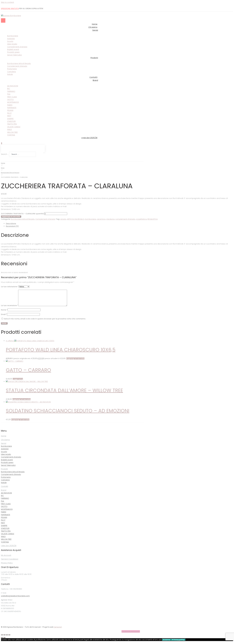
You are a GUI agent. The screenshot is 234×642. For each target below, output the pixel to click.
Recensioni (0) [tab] (12, 226)
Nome (4, 310)
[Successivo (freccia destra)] (4, 637)
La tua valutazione (10, 286)
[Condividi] (7, 634)
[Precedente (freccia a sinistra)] (2, 637)
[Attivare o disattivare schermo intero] (4, 634)
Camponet (58, 627)
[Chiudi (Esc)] (9, 634)
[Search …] (1, 158)
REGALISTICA (152, 219)
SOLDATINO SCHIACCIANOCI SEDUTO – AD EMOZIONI (67, 410)
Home (3, 163)
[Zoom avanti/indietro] (2, 634)
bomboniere (90, 219)
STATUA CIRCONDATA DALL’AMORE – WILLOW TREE (64, 390)
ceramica (101, 219)
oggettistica (141, 219)
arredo (63, 219)
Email (4, 314)
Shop (2, 168)
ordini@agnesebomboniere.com (15, 596)
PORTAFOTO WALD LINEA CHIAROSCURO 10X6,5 (60, 349)
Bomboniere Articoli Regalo (10, 173)
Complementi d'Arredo (45, 219)
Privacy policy (178, 640)
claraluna (110, 219)
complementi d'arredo (125, 219)
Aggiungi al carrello (11, 216)
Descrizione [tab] (11, 223)
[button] (75, 359)
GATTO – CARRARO (28, 370)
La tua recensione (9, 305)
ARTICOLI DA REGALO (75, 219)
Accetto (166, 640)
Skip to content (7, 2)
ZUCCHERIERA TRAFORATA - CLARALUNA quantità (22, 213)
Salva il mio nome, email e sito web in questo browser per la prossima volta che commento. (45, 319)
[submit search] (37, 155)
